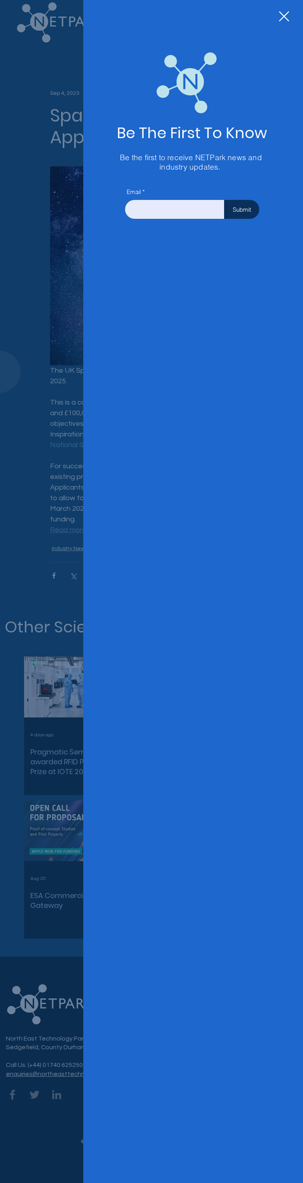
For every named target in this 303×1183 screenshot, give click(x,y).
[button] (284, 16)
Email (134, 192)
